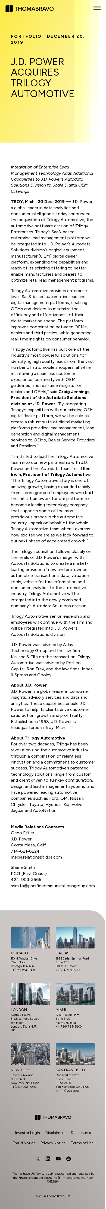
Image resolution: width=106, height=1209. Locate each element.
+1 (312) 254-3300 (23, 970)
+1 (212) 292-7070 (23, 1087)
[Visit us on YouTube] (58, 1158)
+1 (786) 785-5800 (69, 1026)
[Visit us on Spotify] (68, 1158)
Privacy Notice (53, 1143)
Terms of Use (82, 1143)
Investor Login (27, 1132)
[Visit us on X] (37, 1158)
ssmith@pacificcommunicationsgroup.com (53, 885)
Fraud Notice (24, 1143)
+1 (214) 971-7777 (68, 970)
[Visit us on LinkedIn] (47, 1158)
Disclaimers (55, 1132)
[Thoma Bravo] (53, 1117)
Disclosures (81, 1132)
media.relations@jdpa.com (36, 857)
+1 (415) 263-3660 (67, 1091)
